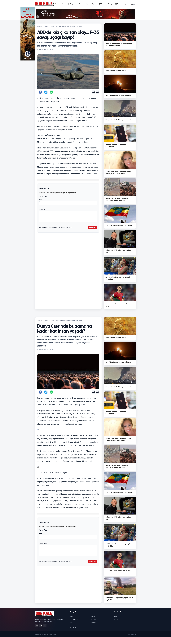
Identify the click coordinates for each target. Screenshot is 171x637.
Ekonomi (81, 4)
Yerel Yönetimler (71, 4)
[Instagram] (40, 625)
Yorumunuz (43, 209)
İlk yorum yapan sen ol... (69, 193)
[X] (44, 625)
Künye (115, 616)
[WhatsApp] (36, 625)
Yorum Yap (92, 227)
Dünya (52, 26)
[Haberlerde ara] (125, 4)
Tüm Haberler (117, 619)
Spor (87, 4)
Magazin (94, 4)
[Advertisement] (143, 33)
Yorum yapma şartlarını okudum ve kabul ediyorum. (54, 227)
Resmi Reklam (117, 4)
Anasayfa (39, 26)
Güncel (56, 4)
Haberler (46, 26)
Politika (63, 4)
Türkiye (110, 4)
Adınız (41, 200)
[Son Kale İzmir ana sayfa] (44, 613)
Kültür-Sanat (101, 4)
